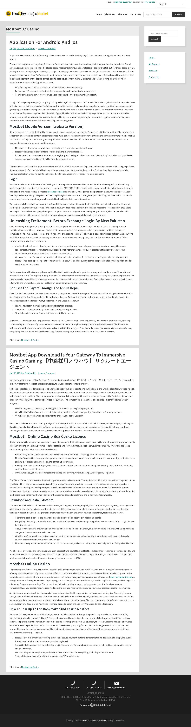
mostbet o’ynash (55, 191)
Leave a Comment (47, 48)
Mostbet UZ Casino (30, 340)
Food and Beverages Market (27, 14)
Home (152, 57)
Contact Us (154, 77)
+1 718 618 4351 (149, 2)
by (17, 48)
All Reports (154, 64)
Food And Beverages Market (95, 720)
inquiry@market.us (122, 2)
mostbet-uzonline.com (121, 576)
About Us (153, 70)
